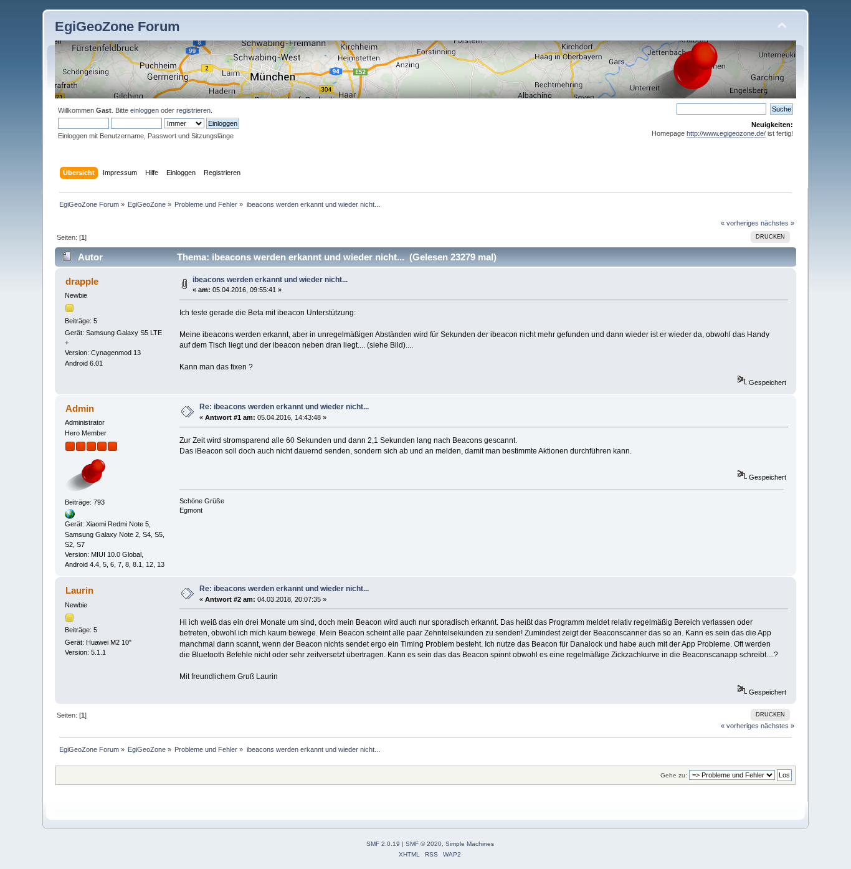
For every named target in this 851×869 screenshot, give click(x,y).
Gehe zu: (673, 775)
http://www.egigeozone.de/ (726, 133)
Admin (79, 408)
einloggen (144, 110)
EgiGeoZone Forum (117, 26)
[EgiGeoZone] (70, 516)
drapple (81, 281)
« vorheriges (740, 223)
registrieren (193, 110)
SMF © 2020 (424, 843)
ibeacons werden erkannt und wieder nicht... (270, 279)
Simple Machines (469, 843)
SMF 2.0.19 (383, 843)
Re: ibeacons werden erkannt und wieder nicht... (284, 406)
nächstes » (777, 223)
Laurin (79, 590)
